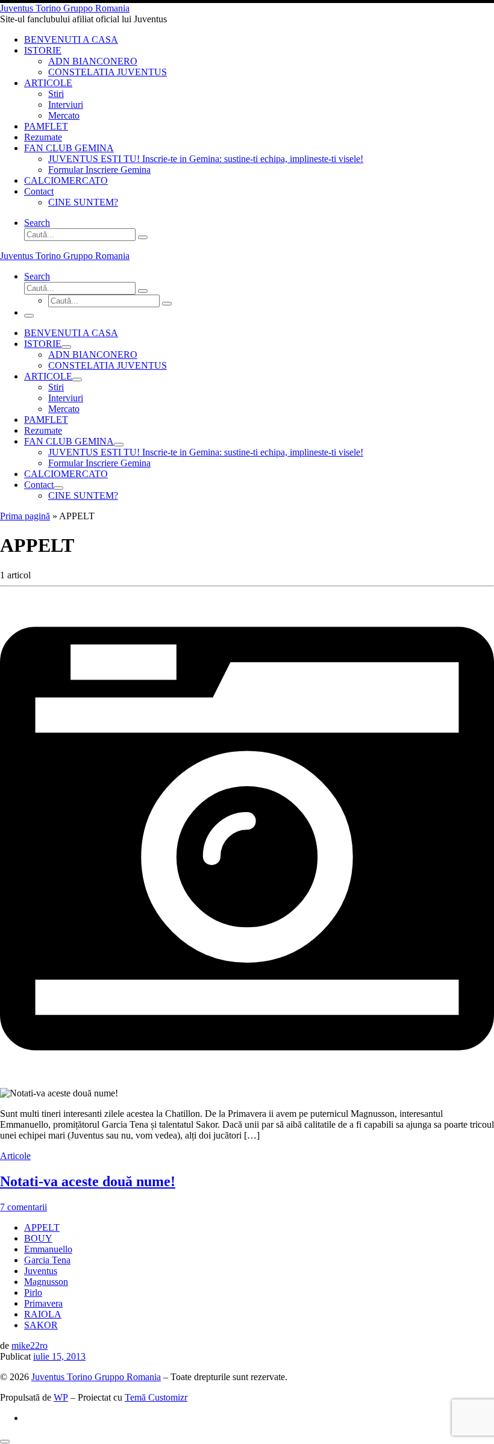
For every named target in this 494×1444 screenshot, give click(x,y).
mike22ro (29, 1345)
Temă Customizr (156, 1397)
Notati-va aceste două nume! (87, 1181)
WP (61, 1397)
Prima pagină (25, 516)
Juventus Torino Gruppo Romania (96, 1377)
